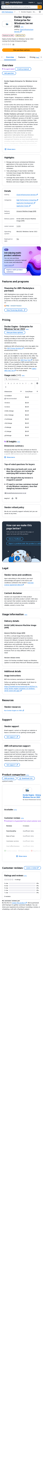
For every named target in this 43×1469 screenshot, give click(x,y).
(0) (13, 44)
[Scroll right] (41, 57)
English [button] (31, 2)
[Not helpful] (16, 498)
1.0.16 (18, 226)
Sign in (39, 3)
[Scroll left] (1, 57)
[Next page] (6, 387)
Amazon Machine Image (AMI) (26, 211)
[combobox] (19, 7)
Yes (17, 239)
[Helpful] (12, 498)
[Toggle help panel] (39, 12)
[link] (29, 12)
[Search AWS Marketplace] (40, 7)
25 (31, 383)
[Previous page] (5, 383)
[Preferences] (37, 383)
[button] (22, 27)
